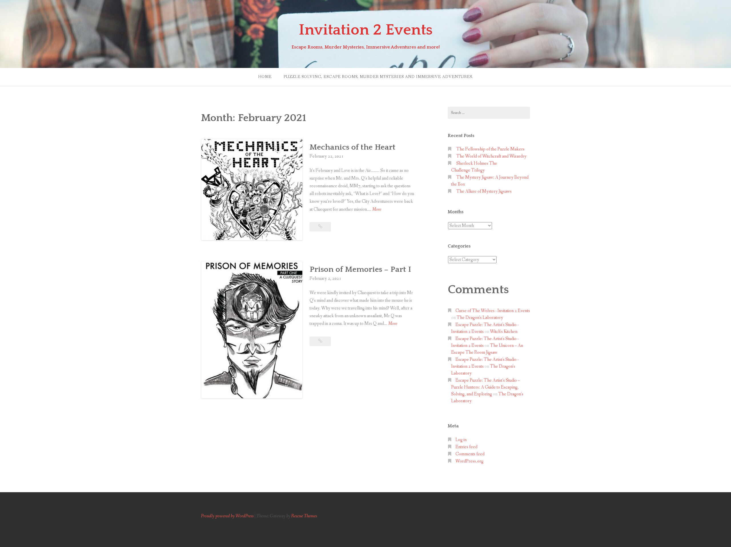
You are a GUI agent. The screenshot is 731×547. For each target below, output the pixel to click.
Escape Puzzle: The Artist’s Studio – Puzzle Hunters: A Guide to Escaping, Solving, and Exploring (485, 387)
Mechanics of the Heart (352, 147)
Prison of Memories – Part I (360, 269)
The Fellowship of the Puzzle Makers (490, 149)
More (376, 209)
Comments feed (470, 454)
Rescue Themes (304, 516)
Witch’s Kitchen (503, 332)
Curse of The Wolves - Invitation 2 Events (492, 311)
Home (265, 76)
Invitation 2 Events (366, 30)
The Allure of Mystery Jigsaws (484, 191)
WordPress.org (469, 461)
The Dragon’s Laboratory (480, 318)
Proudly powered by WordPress (227, 516)
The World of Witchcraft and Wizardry (491, 156)
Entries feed (466, 447)
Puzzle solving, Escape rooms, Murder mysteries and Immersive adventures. (378, 76)
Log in (461, 440)
